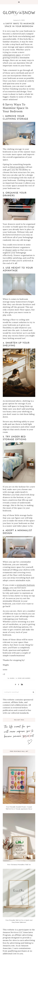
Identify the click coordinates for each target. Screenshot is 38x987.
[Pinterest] (15, 684)
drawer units (11, 250)
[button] (19, 2)
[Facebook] (18, 684)
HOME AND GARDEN (24, 678)
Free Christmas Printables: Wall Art (19, 864)
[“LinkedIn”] (22, 684)
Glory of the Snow (19, 12)
